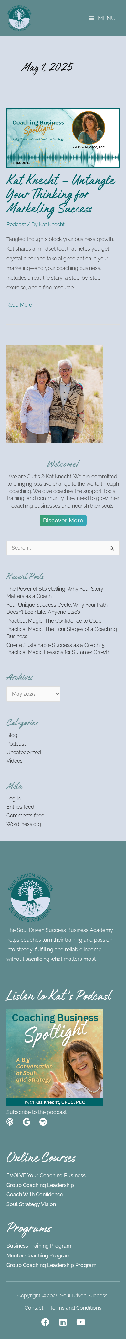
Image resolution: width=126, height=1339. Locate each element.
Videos (14, 761)
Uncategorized (23, 752)
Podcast (16, 224)
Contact (34, 1308)
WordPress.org (23, 824)
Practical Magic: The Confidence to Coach (55, 621)
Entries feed (20, 807)
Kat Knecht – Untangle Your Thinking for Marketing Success (60, 196)
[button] (63, 520)
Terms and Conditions (75, 1308)
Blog (11, 735)
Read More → (22, 304)
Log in (13, 798)
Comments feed (25, 815)
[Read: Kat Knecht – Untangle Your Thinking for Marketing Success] (63, 138)
